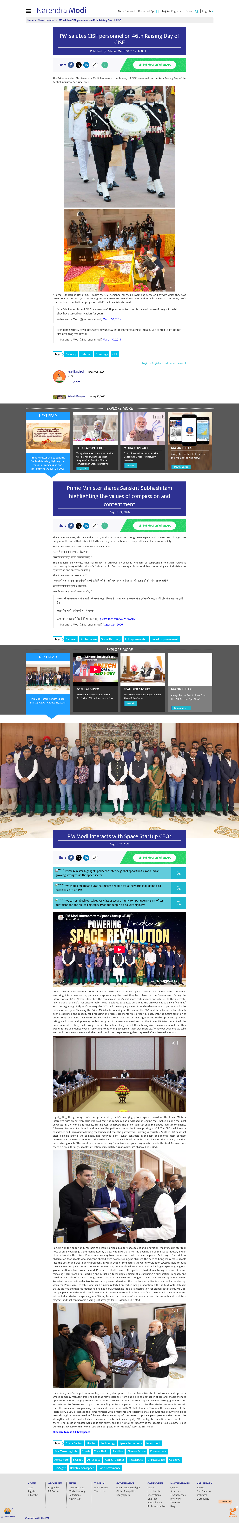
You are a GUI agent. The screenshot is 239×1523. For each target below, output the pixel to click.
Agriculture (61, 1459)
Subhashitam (88, 639)
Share (75, 382)
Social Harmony (111, 639)
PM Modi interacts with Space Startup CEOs (119, 836)
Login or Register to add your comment (164, 363)
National (86, 354)
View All (83, 469)
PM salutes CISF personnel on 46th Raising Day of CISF (119, 39)
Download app (9, 1516)
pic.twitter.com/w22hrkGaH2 (118, 619)
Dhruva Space (156, 1459)
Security (71, 354)
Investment (153, 1443)
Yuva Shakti (101, 1451)
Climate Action (136, 1451)
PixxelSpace (136, 1459)
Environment (158, 1451)
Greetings (102, 354)
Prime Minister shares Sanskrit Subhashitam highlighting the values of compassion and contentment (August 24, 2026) (47, 463)
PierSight (60, 1468)
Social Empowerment (165, 639)
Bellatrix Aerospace (82, 1468)
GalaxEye (174, 1459)
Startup (91, 1443)
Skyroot (78, 1459)
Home (30, 20)
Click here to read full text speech (71, 1432)
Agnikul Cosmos (114, 1459)
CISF (115, 354)
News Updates (46, 20)
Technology (108, 1443)
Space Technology (131, 1443)
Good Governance (110, 1468)
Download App (181, 467)
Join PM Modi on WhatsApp (154, 64)
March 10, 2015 (112, 319)
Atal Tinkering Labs (66, 1451)
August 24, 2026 (113, 624)
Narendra (61, 10)
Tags (57, 354)
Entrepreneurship (136, 639)
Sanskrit (71, 639)
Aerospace (93, 1459)
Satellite (118, 1451)
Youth (86, 1451)
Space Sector (74, 1443)
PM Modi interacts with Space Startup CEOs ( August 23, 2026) (48, 701)
